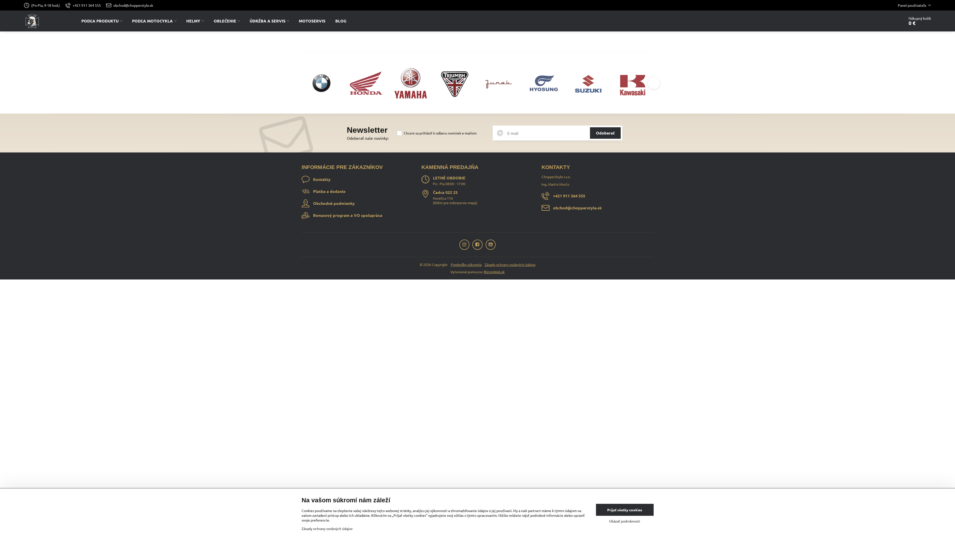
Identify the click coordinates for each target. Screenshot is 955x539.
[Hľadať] (887, 21)
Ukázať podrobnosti (624, 521)
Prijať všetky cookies (624, 510)
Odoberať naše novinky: (368, 137)
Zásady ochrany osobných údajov (510, 264)
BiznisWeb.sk (494, 272)
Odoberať (605, 132)
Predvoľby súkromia (466, 264)
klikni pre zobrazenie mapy (455, 202)
